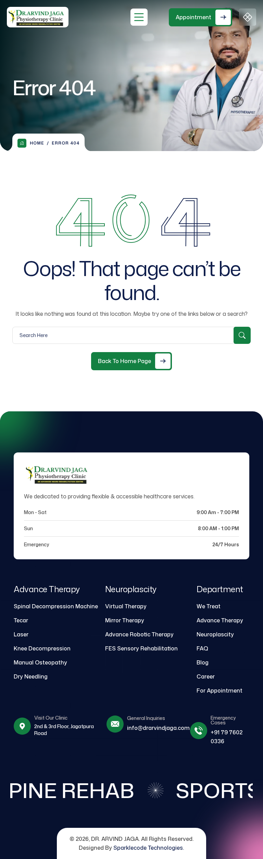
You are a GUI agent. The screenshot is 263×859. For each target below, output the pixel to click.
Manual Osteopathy (40, 662)
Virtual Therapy (126, 606)
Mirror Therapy (124, 620)
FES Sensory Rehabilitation (141, 648)
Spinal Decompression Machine (56, 606)
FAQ (202, 648)
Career (206, 676)
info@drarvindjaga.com (158, 728)
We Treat (209, 606)
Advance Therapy (220, 620)
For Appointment (219, 690)
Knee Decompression (42, 648)
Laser (21, 634)
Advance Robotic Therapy (139, 634)
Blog (203, 662)
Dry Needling (31, 676)
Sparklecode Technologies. (148, 847)
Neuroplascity (215, 634)
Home (37, 143)
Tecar (21, 620)
